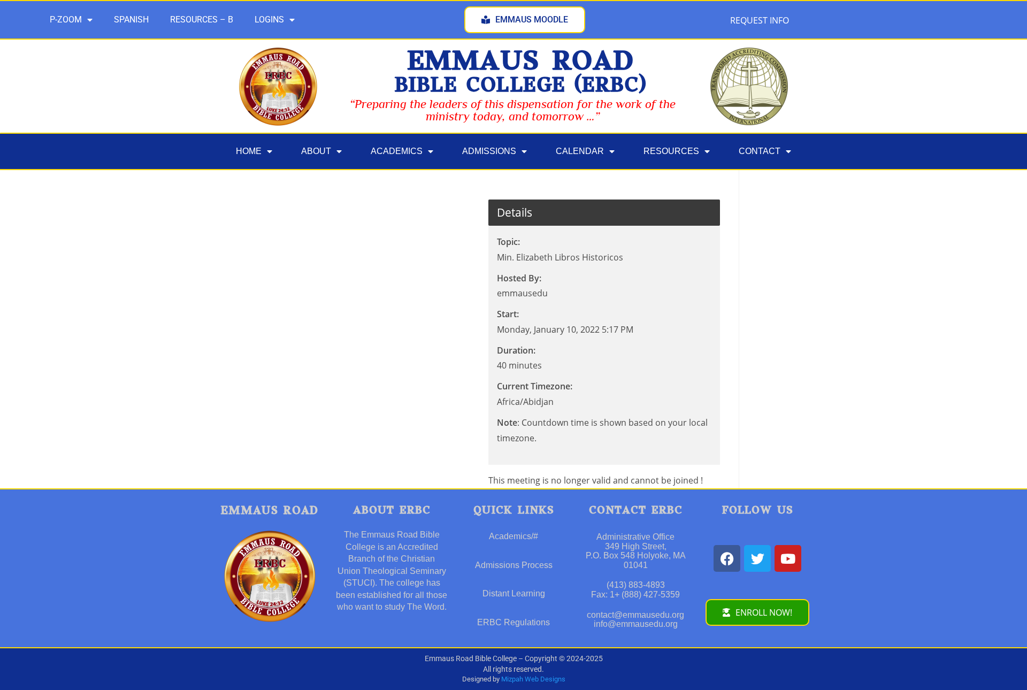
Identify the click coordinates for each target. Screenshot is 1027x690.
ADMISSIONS (489, 151)
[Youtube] (788, 558)
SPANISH (131, 19)
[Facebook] (727, 558)
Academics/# (513, 536)
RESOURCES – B (201, 19)
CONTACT (759, 151)
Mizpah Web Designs (533, 679)
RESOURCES (671, 151)
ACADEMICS (397, 151)
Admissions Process (514, 565)
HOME (249, 151)
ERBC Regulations (513, 622)
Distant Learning (513, 593)
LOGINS (269, 19)
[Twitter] (757, 558)
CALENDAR (580, 151)
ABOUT (316, 151)
